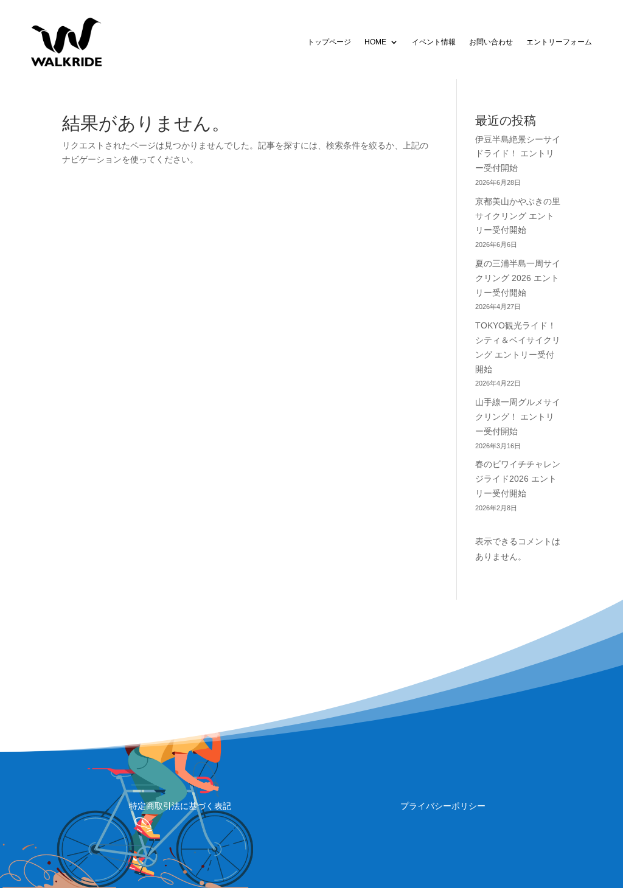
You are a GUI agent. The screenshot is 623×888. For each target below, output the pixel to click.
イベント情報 (434, 42)
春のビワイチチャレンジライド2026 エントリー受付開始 (517, 478)
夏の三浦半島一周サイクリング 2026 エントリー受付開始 (517, 277)
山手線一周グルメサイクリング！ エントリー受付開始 (517, 416)
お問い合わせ (491, 42)
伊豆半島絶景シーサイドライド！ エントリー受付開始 (517, 153)
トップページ (329, 42)
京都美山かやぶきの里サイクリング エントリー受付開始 (517, 215)
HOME (375, 42)
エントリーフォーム (559, 42)
